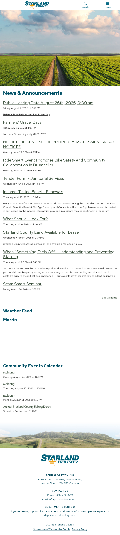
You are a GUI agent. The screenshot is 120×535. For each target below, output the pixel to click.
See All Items (109, 297)
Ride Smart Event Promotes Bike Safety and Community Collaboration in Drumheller (54, 162)
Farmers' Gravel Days (22, 122)
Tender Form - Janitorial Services (33, 178)
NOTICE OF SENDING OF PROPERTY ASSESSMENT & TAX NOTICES (59, 144)
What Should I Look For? (25, 218)
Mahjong (9, 372)
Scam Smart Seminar (22, 283)
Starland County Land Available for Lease (41, 232)
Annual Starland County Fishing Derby (27, 406)
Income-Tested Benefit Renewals (33, 191)
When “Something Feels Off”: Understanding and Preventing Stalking (59, 254)
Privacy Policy (79, 529)
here (72, 515)
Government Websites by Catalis (51, 529)
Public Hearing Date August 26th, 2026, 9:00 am (48, 102)
